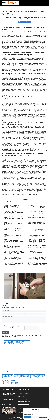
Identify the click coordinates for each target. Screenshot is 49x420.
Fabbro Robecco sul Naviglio (23, 412)
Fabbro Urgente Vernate (22, 396)
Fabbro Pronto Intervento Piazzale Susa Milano (20, 376)
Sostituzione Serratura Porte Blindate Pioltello (13, 342)
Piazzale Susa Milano (6, 381)
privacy (17, 327)
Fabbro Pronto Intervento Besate (24, 392)
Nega (34, 417)
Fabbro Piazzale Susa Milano (7, 374)
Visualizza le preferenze (43, 417)
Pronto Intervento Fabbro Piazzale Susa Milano (11, 375)
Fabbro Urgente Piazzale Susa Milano (37, 374)
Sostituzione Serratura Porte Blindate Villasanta (10, 382)
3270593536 (8, 402)
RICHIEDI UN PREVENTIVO (25, 21)
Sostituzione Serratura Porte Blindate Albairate (10, 383)
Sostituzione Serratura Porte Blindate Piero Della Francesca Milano (17, 340)
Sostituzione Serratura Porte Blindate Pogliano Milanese (15, 343)
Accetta (27, 417)
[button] (47, 409)
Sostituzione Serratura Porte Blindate (9, 380)
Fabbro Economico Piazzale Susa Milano (28, 375)
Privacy (4, 325)
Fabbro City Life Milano (22, 398)
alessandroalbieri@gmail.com (9, 404)
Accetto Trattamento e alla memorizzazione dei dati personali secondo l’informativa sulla (11, 327)
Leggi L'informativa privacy (18, 417)
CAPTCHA (26, 325)
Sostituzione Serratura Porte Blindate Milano (12, 338)
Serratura (4, 371)
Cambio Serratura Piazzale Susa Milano (36, 376)
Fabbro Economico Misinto (23, 399)
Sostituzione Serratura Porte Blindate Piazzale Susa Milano (30, 377)
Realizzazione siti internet (21, 418)
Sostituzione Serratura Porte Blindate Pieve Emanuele (14, 341)
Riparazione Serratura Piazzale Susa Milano (10, 377)
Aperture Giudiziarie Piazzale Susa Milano (22, 374)
